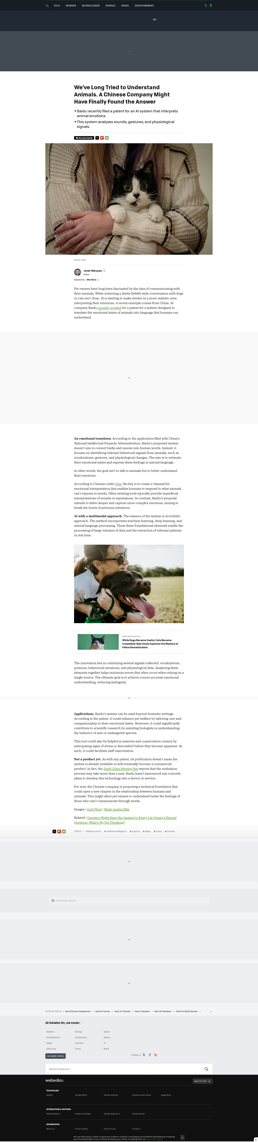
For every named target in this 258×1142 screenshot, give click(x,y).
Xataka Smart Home (141, 1095)
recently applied (109, 308)
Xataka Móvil (81, 1095)
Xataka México (53, 1113)
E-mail (107, 138)
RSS (155, 1054)
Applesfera (166, 1095)
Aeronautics (81, 1037)
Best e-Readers (142, 1011)
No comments (85, 137)
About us (50, 1128)
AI (105, 1042)
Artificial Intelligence (116, 831)
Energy (78, 1031)
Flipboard (102, 138)
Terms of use (109, 1128)
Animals (171, 831)
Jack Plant (94, 809)
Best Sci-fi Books (123, 1011)
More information (155, 1139)
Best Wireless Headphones (78, 1011)
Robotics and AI (93, 831)
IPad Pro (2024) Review (187, 1011)
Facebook (211, 5)
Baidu (148, 831)
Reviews (71, 5)
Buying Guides (91, 5)
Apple (49, 1042)
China (159, 831)
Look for (206, 1069)
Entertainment (144, 5)
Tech (57, 5)
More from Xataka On (131, 636)
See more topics (55, 1056)
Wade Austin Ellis (116, 809)
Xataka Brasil (138, 1113)
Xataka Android (111, 1095)
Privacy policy (81, 1128)
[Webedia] (54, 1080)
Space (125, 5)
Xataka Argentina (112, 1113)
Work (106, 1048)
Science (110, 5)
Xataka (49, 1095)
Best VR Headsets (163, 1011)
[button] (94, 270)
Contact (136, 1128)
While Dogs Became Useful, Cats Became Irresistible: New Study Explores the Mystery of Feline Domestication (150, 643)
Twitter (205, 5)
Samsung (51, 1048)
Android (79, 1042)
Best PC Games (102, 1011)
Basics (107, 1037)
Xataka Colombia (83, 1113)
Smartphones (53, 1037)
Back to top (200, 1081)
